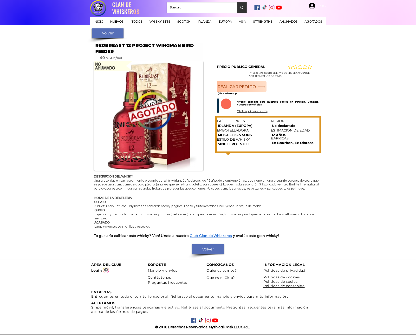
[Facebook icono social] (257, 7)
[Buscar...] (242, 7)
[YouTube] (279, 7)
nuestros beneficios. (249, 104)
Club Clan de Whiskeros (211, 235)
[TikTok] (264, 7)
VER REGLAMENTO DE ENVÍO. (265, 76)
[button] (108, 33)
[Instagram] (271, 7)
